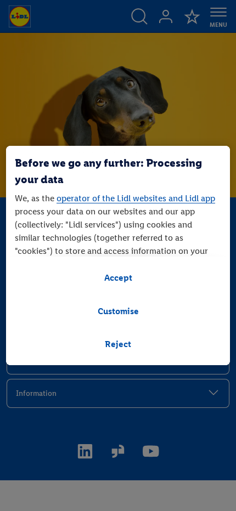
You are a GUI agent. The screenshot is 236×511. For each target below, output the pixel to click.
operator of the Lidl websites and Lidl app (136, 198)
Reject (118, 344)
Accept (118, 277)
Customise (118, 311)
